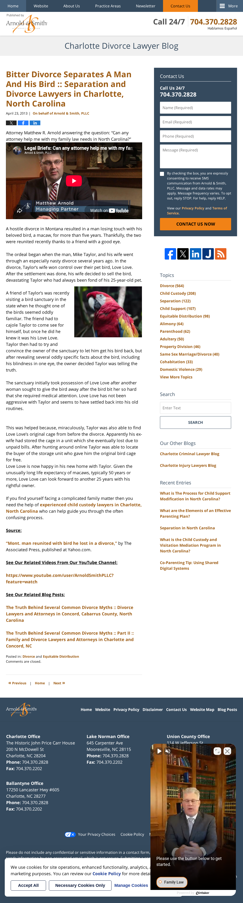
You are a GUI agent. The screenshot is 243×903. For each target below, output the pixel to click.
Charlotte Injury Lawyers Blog (188, 465)
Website (41, 6)
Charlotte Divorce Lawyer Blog (26, 24)
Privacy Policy (193, 208)
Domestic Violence (181, 369)
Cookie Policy (132, 834)
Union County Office (188, 736)
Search (195, 422)
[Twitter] (183, 254)
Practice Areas (108, 6)
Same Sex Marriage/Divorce (189, 354)
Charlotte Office (23, 736)
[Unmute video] (159, 751)
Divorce (29, 656)
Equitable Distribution (61, 656)
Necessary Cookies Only (80, 885)
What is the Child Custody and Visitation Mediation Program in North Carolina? (190, 545)
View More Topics (176, 377)
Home (13, 6)
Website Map (202, 709)
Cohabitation (176, 361)
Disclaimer (153, 709)
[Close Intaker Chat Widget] (227, 751)
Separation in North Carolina (187, 528)
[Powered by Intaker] (203, 893)
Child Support (178, 308)
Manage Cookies (131, 885)
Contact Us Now (195, 224)
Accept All (28, 885)
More (233, 6)
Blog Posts (227, 709)
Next (59, 682)
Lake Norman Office (108, 736)
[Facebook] (170, 254)
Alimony (171, 323)
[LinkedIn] (195, 254)
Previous (17, 682)
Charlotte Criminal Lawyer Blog (189, 453)
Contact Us (180, 6)
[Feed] (220, 254)
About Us (71, 6)
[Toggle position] (217, 751)
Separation (175, 301)
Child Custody (178, 293)
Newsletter (145, 6)
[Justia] (208, 254)
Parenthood (175, 331)
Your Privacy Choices (96, 834)
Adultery (172, 339)
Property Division (180, 346)
